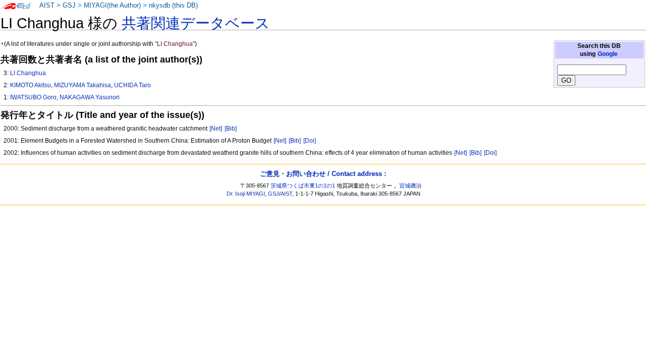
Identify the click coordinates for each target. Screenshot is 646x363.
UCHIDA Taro (132, 85)
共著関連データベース (196, 23)
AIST (47, 5)
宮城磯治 (410, 186)
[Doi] (309, 140)
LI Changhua (28, 73)
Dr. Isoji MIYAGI (246, 194)
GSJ (69, 5)
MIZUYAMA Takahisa (82, 85)
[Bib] (231, 128)
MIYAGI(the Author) (112, 5)
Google (608, 53)
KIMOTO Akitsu (30, 85)
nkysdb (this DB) (173, 5)
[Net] (215, 128)
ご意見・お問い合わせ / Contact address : (323, 173)
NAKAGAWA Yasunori (90, 97)
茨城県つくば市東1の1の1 (303, 186)
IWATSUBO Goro (33, 97)
